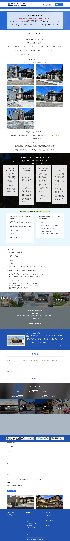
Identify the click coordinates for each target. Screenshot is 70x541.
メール (8, 469)
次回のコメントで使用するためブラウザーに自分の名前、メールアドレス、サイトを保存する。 (25, 479)
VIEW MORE (35, 378)
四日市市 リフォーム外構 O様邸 (50, 517)
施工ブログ (28, 517)
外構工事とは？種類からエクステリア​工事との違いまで (35, 527)
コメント (9, 451)
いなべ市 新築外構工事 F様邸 (50, 520)
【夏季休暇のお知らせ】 (10, 357)
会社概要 (28, 519)
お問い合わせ (59, 4)
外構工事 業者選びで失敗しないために (32, 523)
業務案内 (28, 521)
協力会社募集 (28, 532)
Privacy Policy (29, 536)
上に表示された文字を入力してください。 (14, 485)
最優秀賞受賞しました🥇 (11, 363)
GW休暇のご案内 (9, 370)
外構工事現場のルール (30, 525)
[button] (9, 299)
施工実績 (13, 442)
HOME (27, 514)
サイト (8, 474)
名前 (8, 463)
